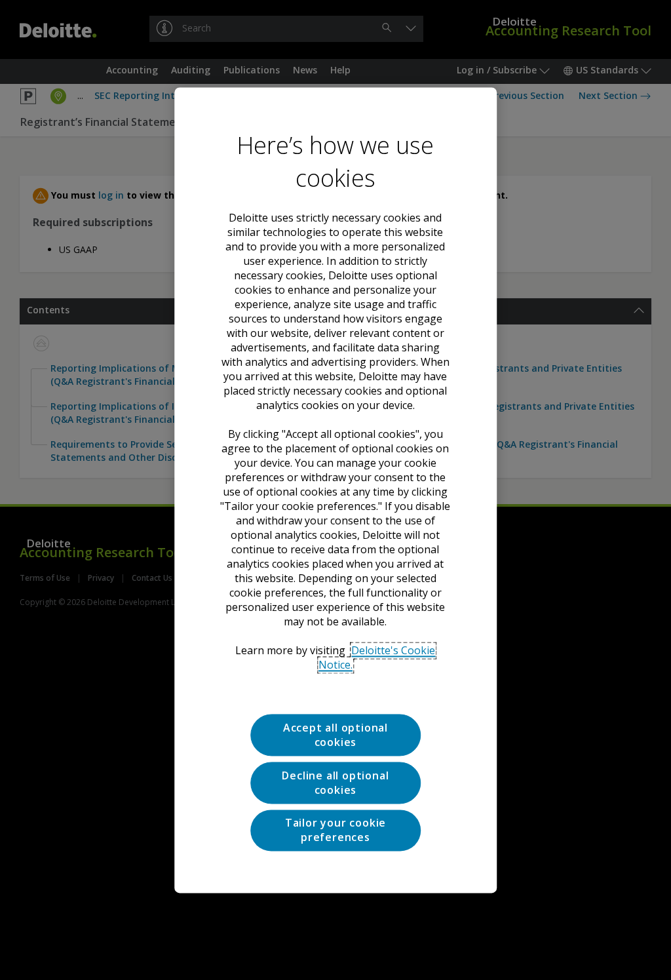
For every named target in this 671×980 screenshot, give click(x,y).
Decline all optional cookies (335, 782)
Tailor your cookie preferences (335, 829)
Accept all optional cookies (335, 734)
